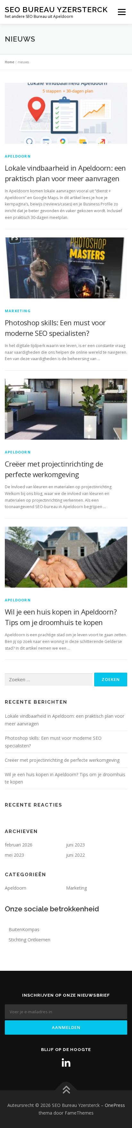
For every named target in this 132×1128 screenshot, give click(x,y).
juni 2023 (75, 845)
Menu (121, 12)
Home (9, 62)
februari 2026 (18, 845)
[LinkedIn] (66, 1063)
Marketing (18, 310)
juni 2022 (75, 855)
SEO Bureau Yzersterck (56, 9)
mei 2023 (14, 855)
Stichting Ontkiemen (29, 940)
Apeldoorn (18, 156)
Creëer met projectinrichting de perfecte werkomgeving (62, 760)
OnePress (115, 1105)
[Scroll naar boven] (66, 1090)
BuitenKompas (24, 929)
